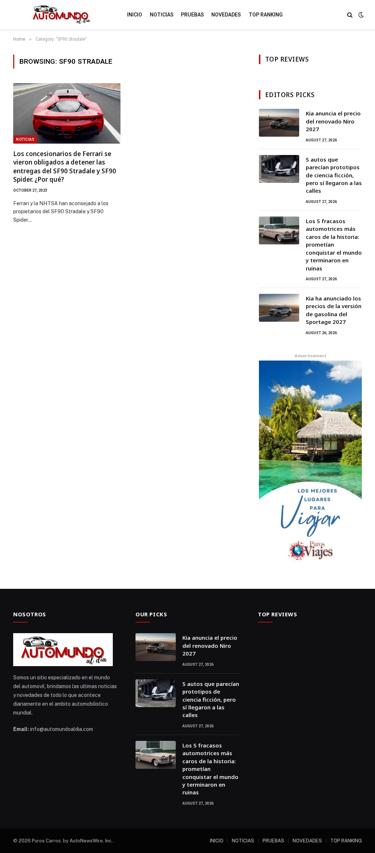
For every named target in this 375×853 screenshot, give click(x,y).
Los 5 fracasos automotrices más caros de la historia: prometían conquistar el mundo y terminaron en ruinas (334, 244)
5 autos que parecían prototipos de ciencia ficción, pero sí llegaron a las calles (334, 175)
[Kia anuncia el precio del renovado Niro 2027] (279, 123)
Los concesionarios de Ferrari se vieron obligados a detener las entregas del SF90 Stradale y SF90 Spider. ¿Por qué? (64, 166)
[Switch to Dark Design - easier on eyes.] (360, 15)
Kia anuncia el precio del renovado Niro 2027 (333, 121)
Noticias (25, 139)
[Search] (350, 15)
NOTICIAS (162, 15)
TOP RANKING (266, 15)
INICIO (134, 15)
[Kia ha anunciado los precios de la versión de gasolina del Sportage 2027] (279, 308)
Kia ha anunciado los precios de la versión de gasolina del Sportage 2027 (333, 310)
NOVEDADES (226, 15)
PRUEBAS (192, 15)
